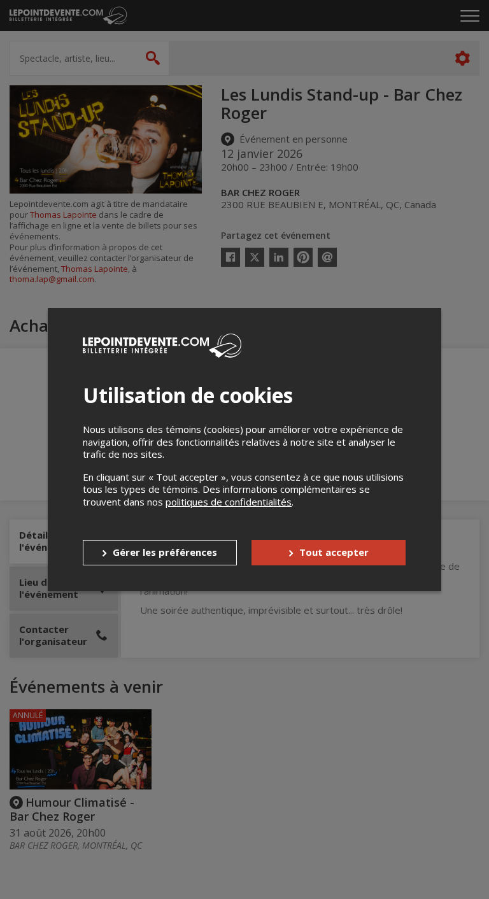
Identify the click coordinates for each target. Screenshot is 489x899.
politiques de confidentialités (229, 501)
